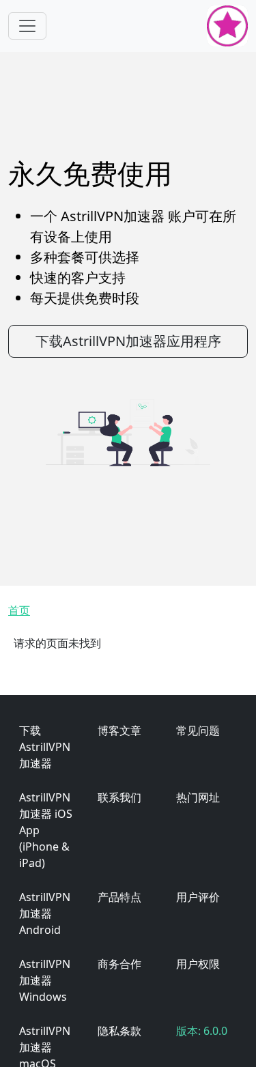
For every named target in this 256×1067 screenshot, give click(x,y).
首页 (19, 610)
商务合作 (119, 963)
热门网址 (198, 797)
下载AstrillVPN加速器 (44, 747)
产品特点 (119, 897)
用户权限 (198, 963)
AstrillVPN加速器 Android (44, 913)
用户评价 (198, 897)
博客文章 (119, 730)
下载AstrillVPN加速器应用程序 (128, 341)
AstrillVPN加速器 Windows (44, 980)
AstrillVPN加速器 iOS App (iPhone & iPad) (45, 830)
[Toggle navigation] (27, 26)
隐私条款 (119, 1030)
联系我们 (119, 797)
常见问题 (198, 730)
